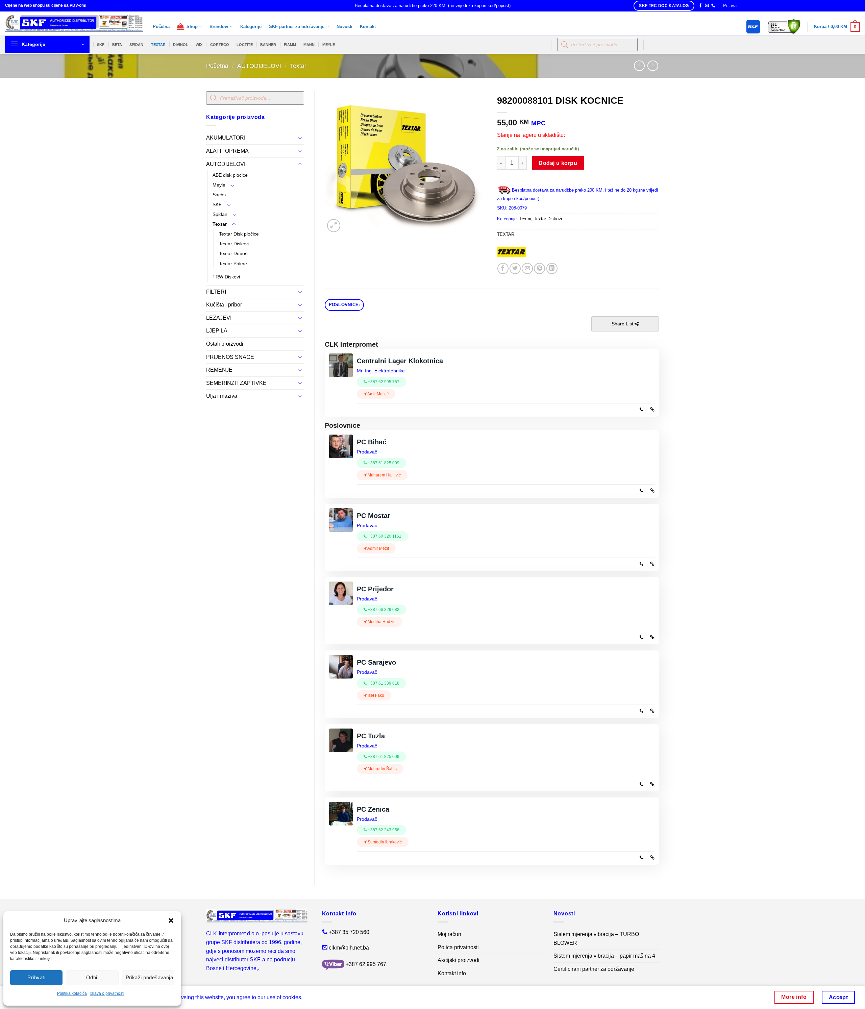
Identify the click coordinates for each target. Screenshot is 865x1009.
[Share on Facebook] (503, 268)
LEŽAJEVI (218, 318)
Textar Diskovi (234, 243)
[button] (171, 920)
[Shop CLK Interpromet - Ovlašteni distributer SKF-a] (74, 23)
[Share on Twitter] (515, 268)
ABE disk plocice (230, 175)
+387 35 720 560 (349, 932)
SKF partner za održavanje (296, 26)
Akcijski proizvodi (458, 960)
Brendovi (218, 26)
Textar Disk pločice (239, 234)
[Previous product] (652, 65)
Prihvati (36, 977)
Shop (191, 26)
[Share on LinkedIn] (552, 268)
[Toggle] (300, 138)
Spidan (220, 214)
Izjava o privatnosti (107, 993)
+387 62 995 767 (366, 964)
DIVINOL (180, 45)
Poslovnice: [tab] (344, 304)
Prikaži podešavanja (149, 977)
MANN (309, 45)
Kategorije (251, 26)
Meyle (219, 185)
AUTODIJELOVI (259, 65)
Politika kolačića (72, 993)
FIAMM (290, 45)
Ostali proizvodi (224, 344)
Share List (623, 323)
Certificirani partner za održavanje (593, 969)
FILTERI (216, 292)
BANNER (268, 45)
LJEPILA (216, 331)
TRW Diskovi (226, 276)
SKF (100, 45)
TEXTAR (158, 45)
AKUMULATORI (225, 138)
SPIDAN (136, 45)
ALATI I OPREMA (227, 151)
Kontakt (368, 26)
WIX (199, 45)
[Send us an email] (707, 5)
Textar (298, 65)
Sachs (219, 194)
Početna (161, 26)
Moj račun (449, 934)
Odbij (92, 977)
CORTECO (219, 45)
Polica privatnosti (458, 947)
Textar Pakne (233, 263)
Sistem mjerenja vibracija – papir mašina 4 (604, 956)
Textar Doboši (233, 253)
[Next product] (639, 65)
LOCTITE (245, 45)
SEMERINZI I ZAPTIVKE (236, 383)
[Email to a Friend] (527, 268)
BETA (117, 45)
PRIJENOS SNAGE (230, 357)
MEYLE (328, 45)
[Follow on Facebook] (700, 5)
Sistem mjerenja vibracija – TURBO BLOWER (596, 938)
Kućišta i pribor (224, 304)
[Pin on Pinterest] (539, 268)
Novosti (344, 26)
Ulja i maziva (221, 396)
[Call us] (713, 5)
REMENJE (219, 370)
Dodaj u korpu (558, 163)
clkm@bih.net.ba (349, 948)
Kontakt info (452, 973)
